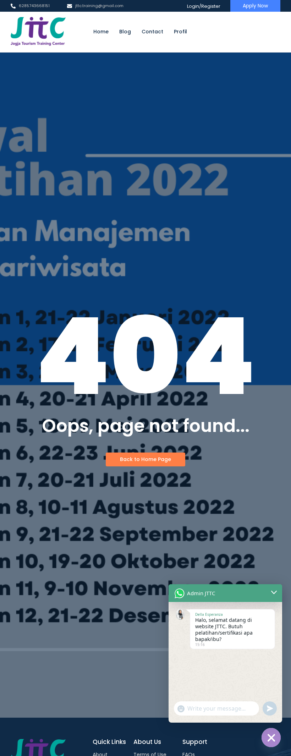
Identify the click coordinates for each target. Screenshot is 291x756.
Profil (180, 31)
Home (101, 31)
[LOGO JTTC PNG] (38, 31)
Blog (125, 31)
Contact (152, 31)
